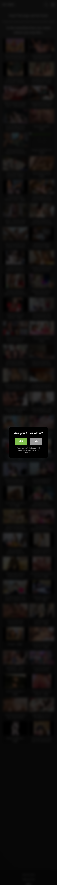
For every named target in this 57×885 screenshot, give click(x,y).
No (36, 441)
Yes (21, 441)
